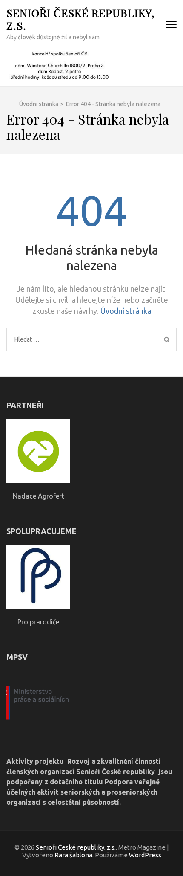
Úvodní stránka (125, 311)
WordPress (145, 855)
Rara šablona (73, 855)
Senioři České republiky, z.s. (80, 19)
